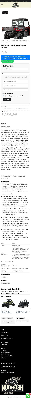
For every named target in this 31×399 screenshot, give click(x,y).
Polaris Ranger (15, 293)
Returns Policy (5, 332)
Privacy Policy (5, 335)
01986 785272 (11, 367)
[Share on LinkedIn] (16, 114)
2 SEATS (10, 318)
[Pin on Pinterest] (13, 114)
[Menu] (2, 5)
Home (2, 41)
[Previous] (1, 312)
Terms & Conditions (6, 338)
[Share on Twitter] (8, 114)
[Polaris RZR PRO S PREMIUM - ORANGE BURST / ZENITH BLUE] (8, 304)
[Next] (30, 312)
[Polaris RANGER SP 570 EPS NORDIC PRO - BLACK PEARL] (23, 304)
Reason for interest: (8, 93)
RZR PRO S (4, 318)
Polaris (8, 41)
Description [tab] (3, 123)
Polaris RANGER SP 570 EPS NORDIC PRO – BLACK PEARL (23, 313)
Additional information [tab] (5, 126)
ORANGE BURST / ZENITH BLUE (8, 321)
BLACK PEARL (25, 321)
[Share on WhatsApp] (2, 114)
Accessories (15, 41)
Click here (4, 345)
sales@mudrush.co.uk (7, 372)
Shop (2, 329)
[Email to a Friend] (10, 114)
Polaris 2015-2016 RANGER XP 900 (9, 291)
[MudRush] (15, 5)
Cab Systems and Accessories (18, 109)
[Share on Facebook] (5, 114)
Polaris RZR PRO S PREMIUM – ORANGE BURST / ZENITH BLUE (6, 313)
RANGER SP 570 (20, 318)
